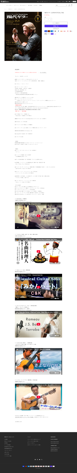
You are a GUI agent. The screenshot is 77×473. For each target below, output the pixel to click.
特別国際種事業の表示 (8, 448)
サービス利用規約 (7, 444)
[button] (9, 5)
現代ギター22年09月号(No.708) (20, 9)
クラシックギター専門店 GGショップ (34, 439)
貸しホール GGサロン (31, 443)
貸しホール (46, 1)
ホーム (5, 9)
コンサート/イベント (52, 1)
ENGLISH (74, 1)
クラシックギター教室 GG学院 (33, 441)
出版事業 (63, 1)
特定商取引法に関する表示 (9, 446)
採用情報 (5, 443)
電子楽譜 (59, 1)
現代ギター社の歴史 (7, 441)
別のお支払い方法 (56, 28)
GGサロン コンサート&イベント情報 (34, 444)
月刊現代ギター (10, 9)
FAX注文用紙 (6, 454)
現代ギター (39, 468)
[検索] (66, 5)
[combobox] (61, 5)
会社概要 (5, 439)
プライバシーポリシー (8, 450)
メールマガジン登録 (7, 455)
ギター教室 (41, 1)
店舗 (37, 1)
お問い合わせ (6, 452)
